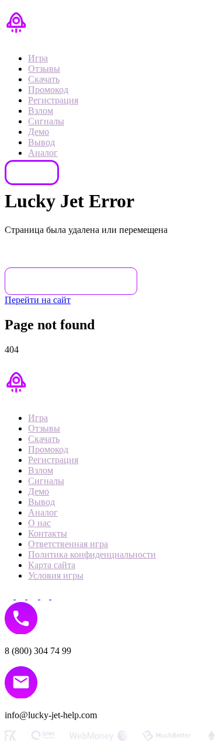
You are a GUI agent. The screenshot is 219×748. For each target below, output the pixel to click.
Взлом (40, 111)
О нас (39, 523)
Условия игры (56, 575)
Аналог (43, 153)
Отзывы (44, 69)
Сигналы (46, 121)
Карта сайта (51, 565)
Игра (38, 58)
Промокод (48, 90)
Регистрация (53, 100)
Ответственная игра (68, 544)
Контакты (31, 173)
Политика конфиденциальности (92, 554)
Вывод (41, 142)
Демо (38, 132)
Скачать (44, 79)
